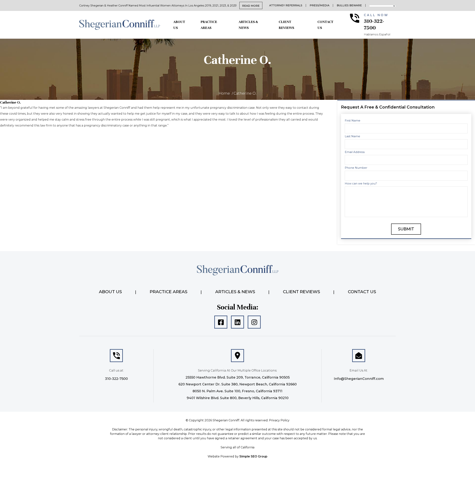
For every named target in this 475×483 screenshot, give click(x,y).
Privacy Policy (279, 420)
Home (224, 93)
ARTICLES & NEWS (248, 25)
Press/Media (319, 5)
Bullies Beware (349, 5)
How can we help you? (361, 183)
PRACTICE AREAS (209, 25)
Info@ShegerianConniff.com (359, 379)
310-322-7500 (116, 379)
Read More (251, 5)
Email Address (355, 152)
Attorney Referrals (285, 5)
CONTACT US (325, 25)
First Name (352, 120)
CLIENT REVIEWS (286, 25)
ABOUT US (179, 25)
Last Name (352, 136)
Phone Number (356, 167)
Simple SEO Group (253, 456)
